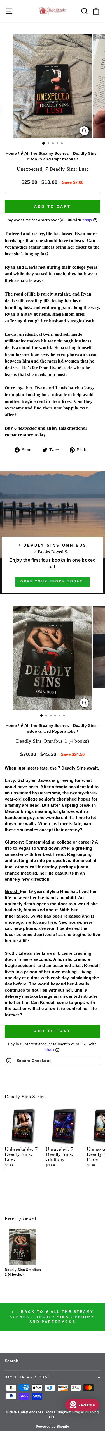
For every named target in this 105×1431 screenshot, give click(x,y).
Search (11, 1361)
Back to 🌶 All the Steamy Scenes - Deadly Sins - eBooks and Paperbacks (52, 1317)
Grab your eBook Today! (52, 581)
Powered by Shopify (52, 1426)
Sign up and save (28, 1377)
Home (11, 153)
